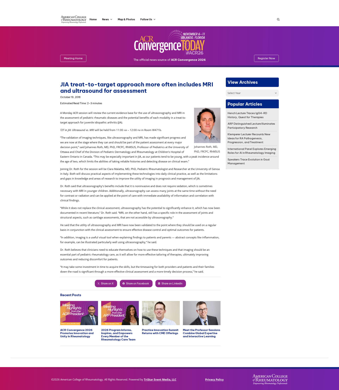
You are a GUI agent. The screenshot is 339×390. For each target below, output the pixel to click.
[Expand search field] (277, 19)
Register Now (266, 58)
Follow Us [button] (146, 19)
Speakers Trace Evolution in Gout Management (249, 161)
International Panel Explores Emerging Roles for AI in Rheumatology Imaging (252, 151)
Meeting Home (73, 58)
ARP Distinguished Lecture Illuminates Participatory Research (251, 125)
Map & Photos (126, 19)
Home (93, 19)
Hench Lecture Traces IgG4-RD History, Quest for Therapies (247, 115)
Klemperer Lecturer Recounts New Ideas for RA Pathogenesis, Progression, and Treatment (249, 138)
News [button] (105, 19)
